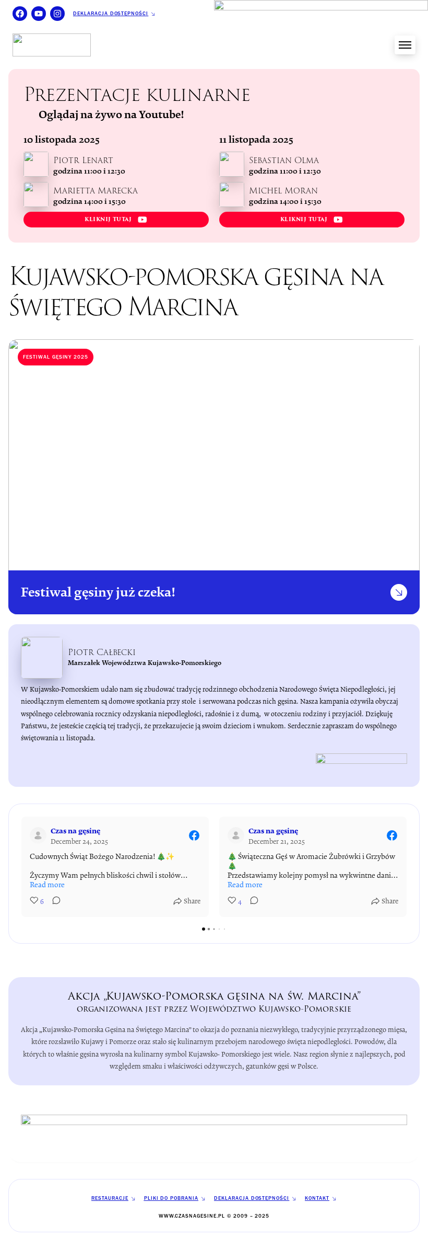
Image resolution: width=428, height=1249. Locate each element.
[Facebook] (20, 13)
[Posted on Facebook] (194, 835)
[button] (21, 866)
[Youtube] (38, 13)
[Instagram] (57, 13)
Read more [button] (47, 884)
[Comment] (53, 902)
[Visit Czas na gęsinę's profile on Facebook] (40, 835)
